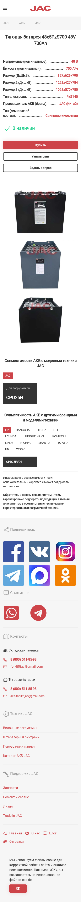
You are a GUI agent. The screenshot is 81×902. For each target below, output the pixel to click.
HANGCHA (23, 430)
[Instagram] (66, 551)
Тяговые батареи (21, 680)
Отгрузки (16, 842)
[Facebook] (14, 551)
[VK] (40, 551)
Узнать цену (40, 156)
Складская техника (23, 650)
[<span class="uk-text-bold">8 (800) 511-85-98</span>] (5, 659)
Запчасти (10, 788)
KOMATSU (59, 436)
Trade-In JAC (12, 816)
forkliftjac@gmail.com (26, 666)
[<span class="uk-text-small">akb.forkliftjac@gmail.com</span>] (5, 696)
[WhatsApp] (13, 613)
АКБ (22, 23)
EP (7, 430)
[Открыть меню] (5, 8)
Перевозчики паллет (19, 746)
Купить (40, 145)
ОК (18, 888)
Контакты (18, 636)
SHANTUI (44, 442)
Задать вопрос (41, 168)
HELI (56, 430)
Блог (52, 833)
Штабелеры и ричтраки (21, 737)
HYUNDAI (11, 436)
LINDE (9, 442)
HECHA (41, 430)
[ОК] (66, 575)
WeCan (20, 449)
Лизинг (8, 806)
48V (37, 23)
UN (7, 449)
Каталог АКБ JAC (16, 756)
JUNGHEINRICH (34, 436)
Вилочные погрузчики (20, 728)
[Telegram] (14, 575)
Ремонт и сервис (16, 797)
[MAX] (40, 575)
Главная (15, 833)
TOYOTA (63, 442)
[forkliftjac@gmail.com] (5, 666)
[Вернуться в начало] (40, 8)
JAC (6, 23)
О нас (35, 833)
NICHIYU (25, 442)
